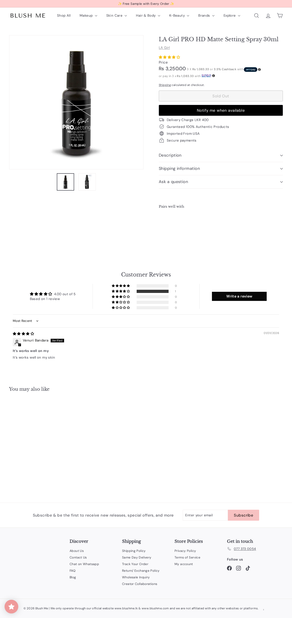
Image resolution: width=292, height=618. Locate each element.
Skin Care (115, 15)
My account (184, 564)
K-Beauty (177, 15)
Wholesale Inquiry (136, 577)
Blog (73, 577)
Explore (230, 15)
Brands (204, 15)
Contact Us (78, 557)
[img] (23, 333)
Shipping (165, 85)
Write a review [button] (239, 296)
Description (170, 155)
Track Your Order (135, 564)
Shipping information (179, 168)
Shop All (63, 15)
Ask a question (173, 181)
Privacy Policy (185, 551)
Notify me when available (221, 110)
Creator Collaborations (139, 584)
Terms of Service (187, 557)
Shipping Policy (134, 551)
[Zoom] (76, 102)
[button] (169, 57)
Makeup (87, 15)
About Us (77, 551)
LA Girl (164, 47)
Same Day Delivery (136, 557)
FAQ (73, 571)
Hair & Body (146, 15)
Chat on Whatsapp (84, 564)
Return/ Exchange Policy (141, 571)
